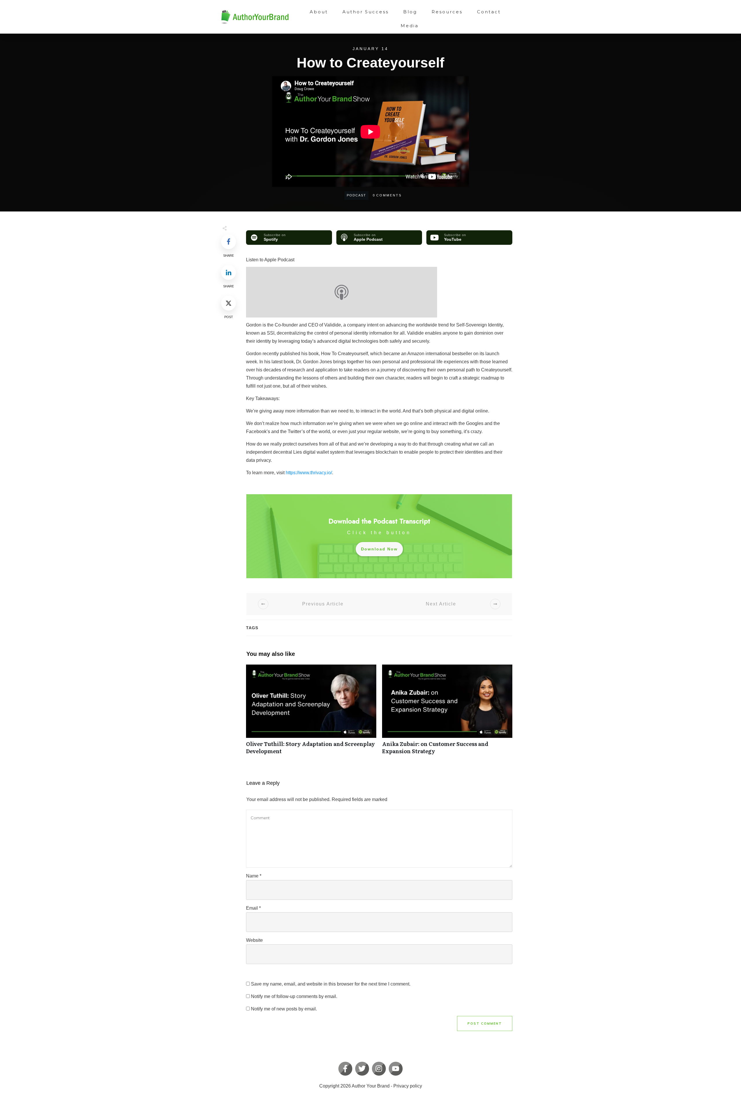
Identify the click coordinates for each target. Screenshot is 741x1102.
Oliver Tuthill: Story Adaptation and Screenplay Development (311, 712)
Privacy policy (407, 1085)
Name (253, 875)
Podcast (356, 195)
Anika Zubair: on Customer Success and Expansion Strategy (447, 712)
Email (253, 908)
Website (254, 940)
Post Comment (484, 1023)
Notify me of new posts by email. (284, 1008)
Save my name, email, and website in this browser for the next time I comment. (330, 983)
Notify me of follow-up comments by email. (294, 996)
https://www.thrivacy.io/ (309, 472)
